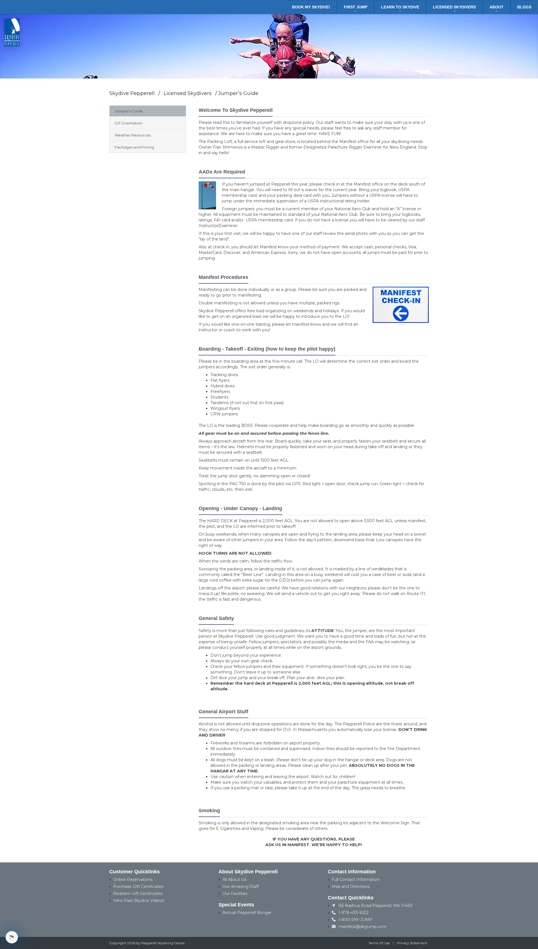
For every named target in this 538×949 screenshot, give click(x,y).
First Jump (355, 7)
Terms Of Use (379, 943)
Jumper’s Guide (238, 93)
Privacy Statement (412, 943)
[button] (12, 937)
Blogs (524, 7)
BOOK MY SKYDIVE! (311, 7)
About (497, 7)
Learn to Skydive (400, 7)
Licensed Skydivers (454, 7)
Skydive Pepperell (132, 93)
